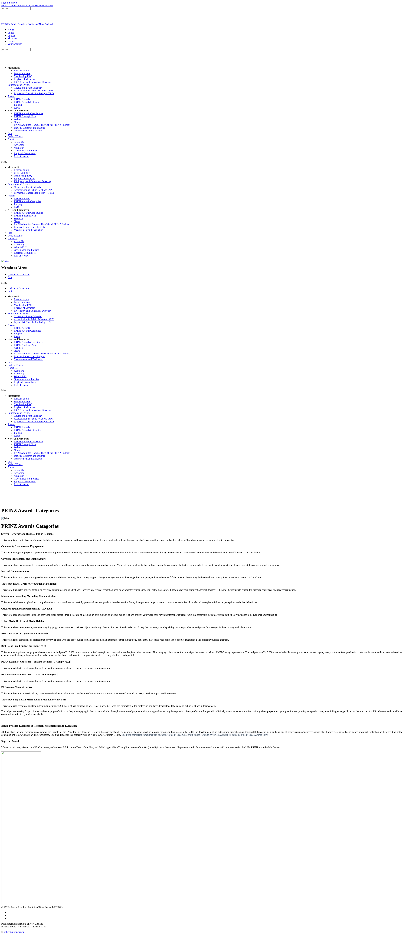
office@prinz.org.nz (14, 932)
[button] (203, 161)
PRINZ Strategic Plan (25, 116)
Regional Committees (25, 153)
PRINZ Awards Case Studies (28, 113)
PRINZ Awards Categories (27, 102)
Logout (11, 35)
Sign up (13, 2)
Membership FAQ (23, 76)
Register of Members (24, 79)
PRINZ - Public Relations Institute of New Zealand (27, 5)
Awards (11, 96)
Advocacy (19, 144)
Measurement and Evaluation (28, 130)
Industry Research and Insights (29, 127)
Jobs (10, 133)
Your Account (15, 44)
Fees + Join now (22, 73)
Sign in (4, 2)
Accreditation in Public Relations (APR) (34, 90)
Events (11, 41)
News (17, 122)
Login (11, 32)
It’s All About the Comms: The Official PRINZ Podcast (41, 124)
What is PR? (20, 147)
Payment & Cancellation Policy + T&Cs (34, 93)
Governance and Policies (26, 150)
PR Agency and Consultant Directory (32, 82)
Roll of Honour (21, 156)
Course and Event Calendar (28, 87)
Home (11, 29)
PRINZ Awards (22, 99)
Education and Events (18, 84)
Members (12, 38)
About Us (12, 139)
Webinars (18, 119)
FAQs (17, 107)
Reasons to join (21, 70)
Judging (18, 104)
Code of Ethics (15, 136)
